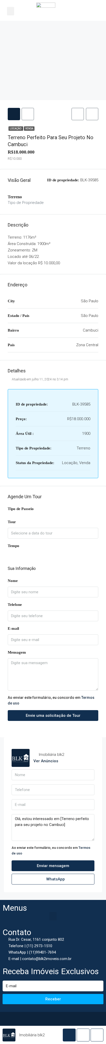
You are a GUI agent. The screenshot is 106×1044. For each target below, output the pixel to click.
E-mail (13, 628)
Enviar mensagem (53, 865)
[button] (10, 11)
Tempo (13, 546)
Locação (16, 128)
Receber (53, 999)
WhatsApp (55, 879)
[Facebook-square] (47, 1018)
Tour (12, 522)
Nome (13, 581)
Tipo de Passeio (21, 509)
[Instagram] (59, 1018)
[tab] (14, 114)
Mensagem (17, 652)
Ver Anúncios (45, 761)
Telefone (15, 605)
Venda (29, 128)
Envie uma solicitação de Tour (53, 715)
